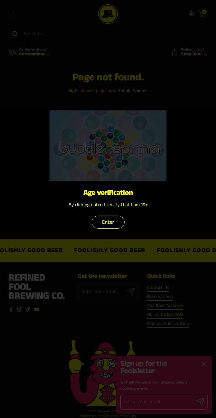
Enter (108, 222)
